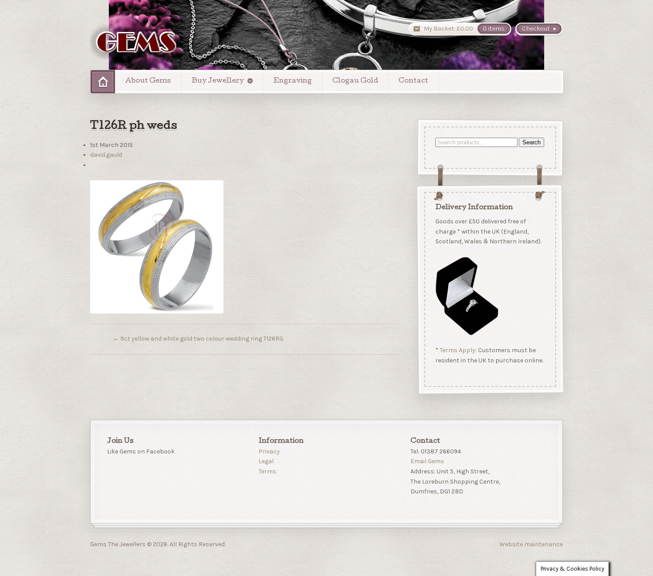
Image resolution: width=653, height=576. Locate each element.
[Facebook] (114, 473)
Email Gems (427, 461)
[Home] (103, 81)
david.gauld (106, 155)
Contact (413, 81)
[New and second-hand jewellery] (136, 41)
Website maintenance (531, 544)
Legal (266, 461)
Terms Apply (457, 350)
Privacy (269, 451)
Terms (267, 471)
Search (531, 142)
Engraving (292, 81)
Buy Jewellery (217, 81)
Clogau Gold (355, 81)
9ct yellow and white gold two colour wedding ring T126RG (198, 338)
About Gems (148, 81)
